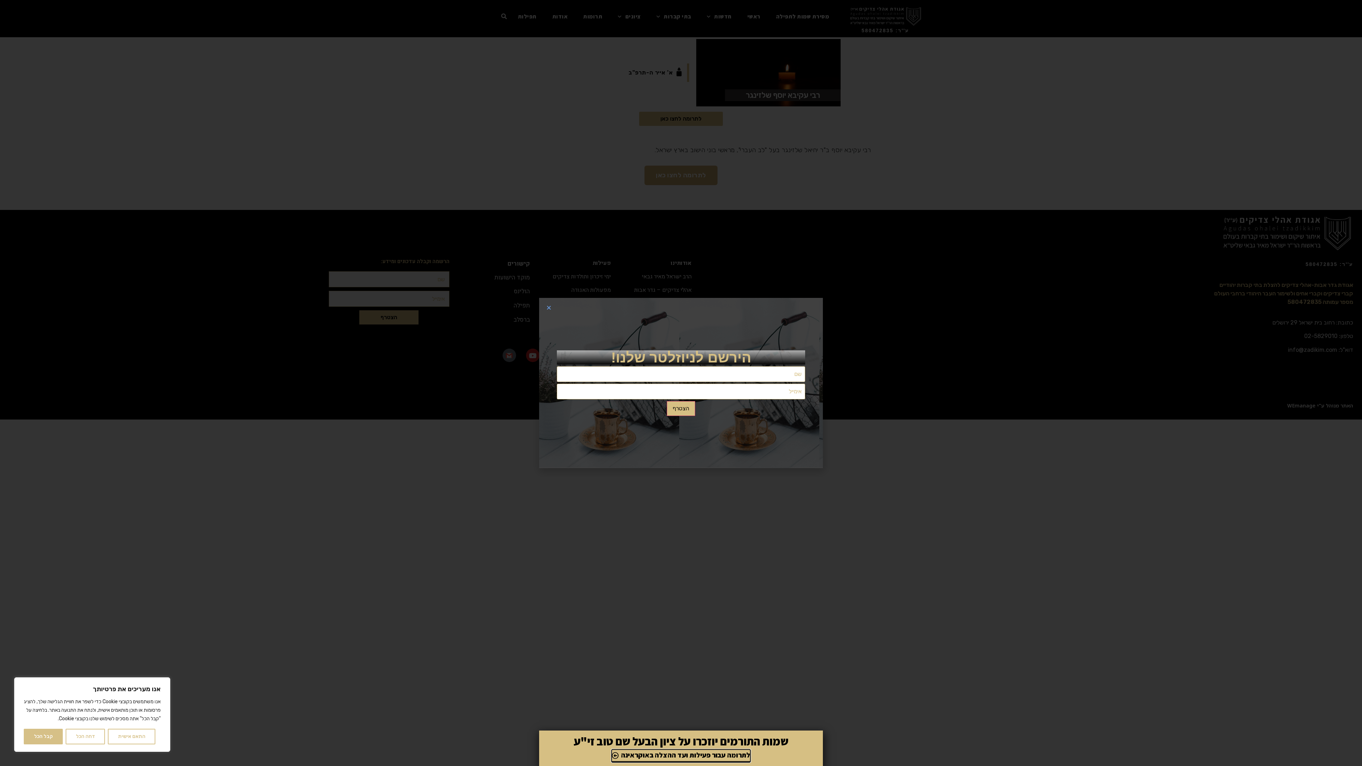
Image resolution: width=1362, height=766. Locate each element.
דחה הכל (85, 736)
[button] (549, 307)
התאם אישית (131, 736)
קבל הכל (43, 736)
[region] (92, 714)
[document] (681, 383)
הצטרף (681, 408)
